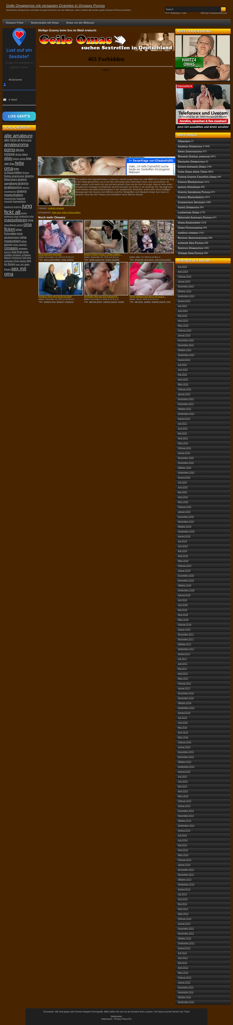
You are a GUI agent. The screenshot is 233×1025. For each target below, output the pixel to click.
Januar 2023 (184, 335)
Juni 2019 (183, 546)
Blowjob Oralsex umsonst (194, 156)
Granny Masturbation (191, 197)
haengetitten (19, 201)
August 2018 (184, 595)
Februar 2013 (184, 919)
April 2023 (183, 320)
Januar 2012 (184, 982)
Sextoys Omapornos (190, 247)
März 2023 (183, 325)
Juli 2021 (182, 423)
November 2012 (186, 933)
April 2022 (183, 379)
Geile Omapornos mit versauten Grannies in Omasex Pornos (55, 6)
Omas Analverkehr (189, 222)
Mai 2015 (182, 786)
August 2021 (184, 418)
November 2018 (186, 580)
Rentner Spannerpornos (193, 237)
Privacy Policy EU (123, 1019)
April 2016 (183, 732)
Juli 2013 (182, 894)
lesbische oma (26, 216)
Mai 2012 (182, 963)
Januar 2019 (184, 570)
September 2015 (186, 767)
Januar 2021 (184, 453)
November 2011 (186, 992)
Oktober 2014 (184, 820)
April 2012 (183, 968)
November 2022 (186, 345)
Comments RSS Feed (218, 13)
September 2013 (186, 884)
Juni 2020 (183, 487)
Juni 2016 (183, 722)
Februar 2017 (184, 683)
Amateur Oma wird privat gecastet (55, 296)
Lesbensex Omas (188, 212)
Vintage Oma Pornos (190, 252)
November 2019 (186, 521)
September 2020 (186, 472)
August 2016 (184, 713)
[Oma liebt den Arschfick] (60, 236)
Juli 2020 (182, 482)
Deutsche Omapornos (191, 161)
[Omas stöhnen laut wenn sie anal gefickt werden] (151, 278)
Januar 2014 (184, 865)
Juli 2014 (182, 835)
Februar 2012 (184, 977)
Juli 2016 (182, 718)
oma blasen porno (13, 225)
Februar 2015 (184, 801)
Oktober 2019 (184, 526)
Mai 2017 (182, 668)
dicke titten (21, 154)
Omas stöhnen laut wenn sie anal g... (147, 296)
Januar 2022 (184, 394)
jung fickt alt (18, 209)
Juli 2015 (182, 776)
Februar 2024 (184, 276)
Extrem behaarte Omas (192, 166)
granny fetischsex (189, 186)
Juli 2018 (182, 600)
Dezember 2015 (186, 752)
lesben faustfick (112, 260)
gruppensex (10, 198)
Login (184, 13)
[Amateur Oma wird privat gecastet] (60, 278)
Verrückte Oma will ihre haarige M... (101, 296)
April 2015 (183, 791)
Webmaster (116, 1016)
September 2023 (186, 296)
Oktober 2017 (184, 644)
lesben (24, 213)
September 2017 (186, 649)
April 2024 (183, 271)
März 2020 (183, 502)
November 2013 (186, 874)
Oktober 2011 (184, 997)
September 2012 (186, 943)
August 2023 (184, 301)
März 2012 (183, 972)
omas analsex (68, 260)
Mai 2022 (182, 374)
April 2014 (183, 850)
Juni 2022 (183, 369)
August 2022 (184, 360)
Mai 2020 (182, 492)
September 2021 (186, 414)
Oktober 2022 (184, 350)
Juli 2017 (182, 659)
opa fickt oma (20, 251)
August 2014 (184, 830)
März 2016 (183, 737)
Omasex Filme (14, 22)
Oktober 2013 (184, 879)
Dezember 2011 (186, 987)
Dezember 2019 (186, 516)
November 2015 (186, 757)
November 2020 (186, 463)
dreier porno (19, 159)
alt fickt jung (24, 140)
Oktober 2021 (184, 409)
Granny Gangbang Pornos (194, 191)
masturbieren (15, 220)
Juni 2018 (183, 605)
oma (30, 220)
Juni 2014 (183, 840)
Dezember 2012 (186, 928)
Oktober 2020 (184, 467)
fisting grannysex (96, 260)
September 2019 (186, 531)
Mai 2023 (182, 315)
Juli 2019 (182, 541)
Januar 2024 (184, 281)
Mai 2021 (182, 433)
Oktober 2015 (184, 762)
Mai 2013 (182, 904)
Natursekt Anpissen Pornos (195, 217)
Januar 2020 (184, 512)
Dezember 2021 (186, 399)
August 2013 (184, 889)
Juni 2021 (183, 428)
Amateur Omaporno (190, 146)
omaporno (69, 302)
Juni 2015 (183, 781)
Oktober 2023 (184, 291)
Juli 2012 (182, 953)
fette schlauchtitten (71, 212)
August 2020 (184, 477)
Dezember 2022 (186, 340)
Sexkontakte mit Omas (45, 22)
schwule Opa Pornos (191, 242)
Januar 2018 (184, 629)
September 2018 (186, 590)
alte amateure (18, 135)
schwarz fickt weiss (15, 260)
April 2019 (183, 556)
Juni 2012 (183, 958)
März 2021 (183, 443)
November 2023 (186, 286)
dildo (8, 158)
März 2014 (183, 855)
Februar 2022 (184, 389)
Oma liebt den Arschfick (50, 254)
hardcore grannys (13, 207)
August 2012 (184, 948)
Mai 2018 (182, 610)
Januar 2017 (184, 688)
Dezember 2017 (186, 634)
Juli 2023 (182, 306)
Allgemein (184, 141)
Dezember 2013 (186, 869)
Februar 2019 (184, 566)
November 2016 (186, 698)
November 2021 (186, 404)
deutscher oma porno (144, 260)
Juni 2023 (183, 311)
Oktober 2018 (184, 585)
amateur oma (50, 302)
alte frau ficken (95, 302)
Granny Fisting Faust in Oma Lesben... (103, 254)
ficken (26, 173)
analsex (147, 302)
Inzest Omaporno (188, 207)
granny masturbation (15, 193)
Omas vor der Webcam (80, 22)
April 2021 (183, 438)
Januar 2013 (184, 923)
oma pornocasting (163, 260)
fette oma (56, 212)
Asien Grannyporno (190, 151)
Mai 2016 (182, 727)
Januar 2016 (184, 747)
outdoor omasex (56, 208)
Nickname (15, 80)
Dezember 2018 (186, 575)
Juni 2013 (183, 899)
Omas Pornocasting (190, 227)
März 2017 (183, 678)
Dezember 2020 (186, 458)
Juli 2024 (182, 266)
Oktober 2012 (184, 938)
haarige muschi (110, 302)
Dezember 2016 (186, 693)
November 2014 (186, 816)
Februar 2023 (184, 330)
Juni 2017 (183, 664)
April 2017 (183, 673)
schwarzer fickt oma (21, 258)
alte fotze (139, 302)
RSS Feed (205, 13)
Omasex (11, 248)
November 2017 (186, 639)
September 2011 (186, 1002)
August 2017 (184, 654)
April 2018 (183, 615)
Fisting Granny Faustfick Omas (197, 176)
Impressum (106, 1019)
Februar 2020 (184, 507)
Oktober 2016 (184, 703)
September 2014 (186, 825)
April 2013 (183, 909)
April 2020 (183, 497)
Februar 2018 (184, 624)
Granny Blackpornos (191, 181)
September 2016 (186, 708)
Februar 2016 (184, 742)
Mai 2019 (182, 551)
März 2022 (183, 384)
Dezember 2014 (186, 811)
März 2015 (183, 796)
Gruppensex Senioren (191, 202)
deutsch (60, 302)
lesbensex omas (11, 216)
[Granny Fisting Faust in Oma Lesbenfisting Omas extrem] (106, 236)
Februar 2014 (184, 860)
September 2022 (186, 355)
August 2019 (184, 536)
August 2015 (184, 771)
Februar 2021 (184, 448)
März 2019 (183, 561)
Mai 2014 (182, 845)
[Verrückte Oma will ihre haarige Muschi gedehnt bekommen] (106, 278)
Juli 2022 (182, 365)
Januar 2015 (184, 806)
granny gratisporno (16, 185)
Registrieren (175, 13)
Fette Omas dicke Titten (193, 171)
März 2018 (183, 619)
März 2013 (183, 914)
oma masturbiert (15, 239)
